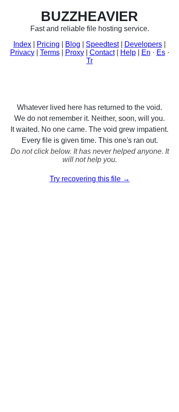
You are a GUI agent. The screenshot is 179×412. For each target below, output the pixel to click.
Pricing (48, 44)
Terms (50, 52)
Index (22, 44)
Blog (72, 44)
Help (128, 52)
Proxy (74, 52)
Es (161, 52)
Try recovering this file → (90, 179)
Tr (89, 61)
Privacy (22, 52)
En (146, 52)
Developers (143, 44)
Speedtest (102, 44)
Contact (102, 52)
